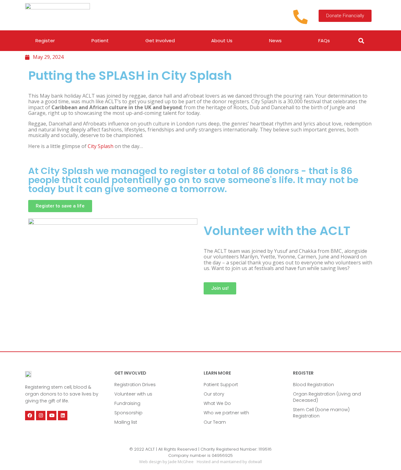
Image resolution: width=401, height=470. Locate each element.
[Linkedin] (62, 415)
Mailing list (125, 422)
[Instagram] (40, 415)
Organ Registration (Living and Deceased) (327, 397)
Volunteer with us (133, 394)
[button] (361, 41)
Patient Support (221, 384)
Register (45, 40)
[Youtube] (51, 415)
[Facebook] (29, 415)
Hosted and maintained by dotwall (229, 461)
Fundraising (127, 403)
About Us (221, 40)
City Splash (100, 146)
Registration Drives (135, 384)
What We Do (217, 403)
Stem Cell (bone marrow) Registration (321, 412)
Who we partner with (226, 413)
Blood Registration (313, 384)
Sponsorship (128, 413)
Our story (214, 394)
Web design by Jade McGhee (166, 461)
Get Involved (160, 40)
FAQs (324, 40)
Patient (100, 40)
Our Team (215, 422)
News (275, 40)
